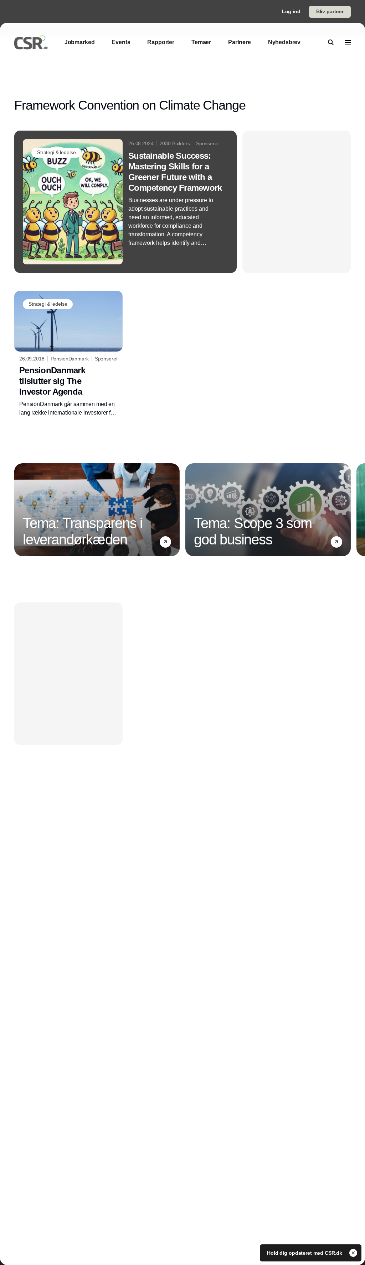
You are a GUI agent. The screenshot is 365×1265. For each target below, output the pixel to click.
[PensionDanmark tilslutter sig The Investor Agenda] (68, 354)
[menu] (348, 42)
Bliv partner (330, 11)
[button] (165, 542)
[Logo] (31, 42)
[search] (331, 42)
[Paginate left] (20, 509)
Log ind (291, 11)
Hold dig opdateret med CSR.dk (305, 1253)
